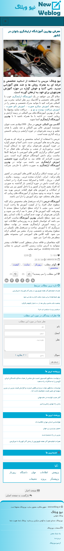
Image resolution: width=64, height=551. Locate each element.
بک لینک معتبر (55, 533)
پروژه (43, 479)
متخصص (54, 268)
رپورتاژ (38, 264)
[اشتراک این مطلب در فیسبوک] (22, 280)
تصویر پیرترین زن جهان (51, 428)
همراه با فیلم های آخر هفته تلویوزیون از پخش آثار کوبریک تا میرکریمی (36, 290)
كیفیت (16, 264)
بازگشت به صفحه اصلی (18, 495)
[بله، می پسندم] (29, 274)
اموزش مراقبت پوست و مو (46, 109)
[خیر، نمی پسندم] (15, 274)
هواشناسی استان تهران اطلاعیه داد (47, 422)
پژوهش (55, 472)
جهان (33, 472)
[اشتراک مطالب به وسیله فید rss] (33, 280)
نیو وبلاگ (25, 7)
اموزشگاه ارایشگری (22, 96)
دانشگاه (23, 472)
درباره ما (57, 538)
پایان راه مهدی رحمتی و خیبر (50, 403)
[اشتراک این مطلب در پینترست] (12, 280)
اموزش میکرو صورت (38, 106)
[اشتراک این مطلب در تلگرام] (27, 280)
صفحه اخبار (31, 490)
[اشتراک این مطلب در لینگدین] (6, 280)
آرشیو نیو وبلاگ (55, 543)
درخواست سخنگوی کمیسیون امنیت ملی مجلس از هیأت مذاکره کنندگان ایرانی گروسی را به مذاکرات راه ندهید (32, 379)
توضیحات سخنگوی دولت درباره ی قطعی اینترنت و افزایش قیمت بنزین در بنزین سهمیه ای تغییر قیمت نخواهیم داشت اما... (32, 389)
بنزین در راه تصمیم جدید (51, 435)
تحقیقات (33, 479)
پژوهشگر (54, 479)
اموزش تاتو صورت (15, 106)
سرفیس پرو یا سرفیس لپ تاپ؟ (49, 309)
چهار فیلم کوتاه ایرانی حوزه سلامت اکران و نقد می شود (41, 297)
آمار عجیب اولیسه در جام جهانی (49, 397)
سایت (27, 264)
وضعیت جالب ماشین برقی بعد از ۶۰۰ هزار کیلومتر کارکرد (41, 303)
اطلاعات (44, 472)
